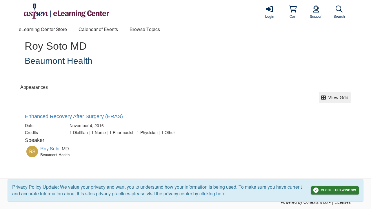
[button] (292, 11)
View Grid (337, 97)
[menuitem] (43, 29)
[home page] (75, 11)
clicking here (212, 193)
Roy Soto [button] (49, 148)
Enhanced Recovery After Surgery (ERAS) (74, 116)
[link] (269, 11)
